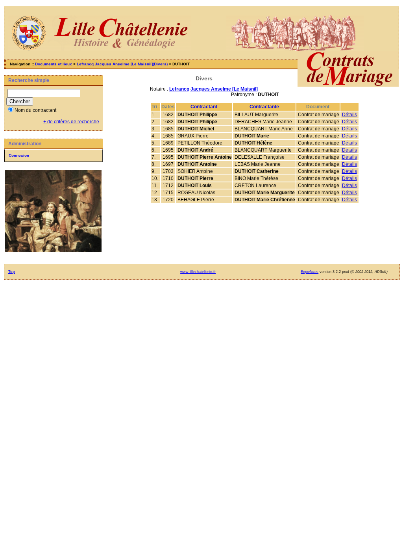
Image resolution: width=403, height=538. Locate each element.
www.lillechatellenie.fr (198, 272)
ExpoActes (309, 272)
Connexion (19, 155)
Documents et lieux (53, 64)
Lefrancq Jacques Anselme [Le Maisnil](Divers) (122, 64)
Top (11, 272)
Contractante (264, 106)
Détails (349, 114)
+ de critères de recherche (71, 121)
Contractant (203, 106)
